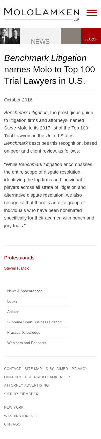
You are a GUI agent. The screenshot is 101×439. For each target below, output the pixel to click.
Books (12, 301)
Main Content (33, 6)
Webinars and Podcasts (26, 343)
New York (14, 407)
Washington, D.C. (21, 416)
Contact (12, 369)
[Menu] (91, 13)
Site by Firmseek (21, 394)
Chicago (12, 424)
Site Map (33, 369)
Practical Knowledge (23, 332)
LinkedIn (12, 377)
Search (91, 39)
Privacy (80, 369)
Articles (13, 312)
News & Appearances (24, 291)
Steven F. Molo (16, 268)
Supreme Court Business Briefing (34, 322)
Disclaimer (57, 369)
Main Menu (35, 6)
